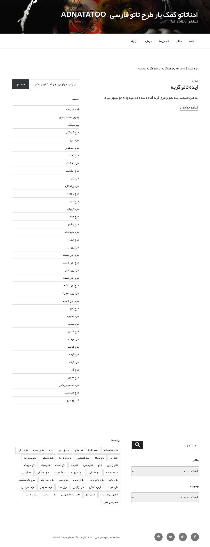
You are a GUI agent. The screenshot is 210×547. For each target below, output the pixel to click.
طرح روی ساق (72, 270)
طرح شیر (74, 308)
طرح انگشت (72, 170)
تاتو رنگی (23, 450)
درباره (148, 41)
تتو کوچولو (60, 472)
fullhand (93, 450)
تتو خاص (88, 465)
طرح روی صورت (70, 293)
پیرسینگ (73, 125)
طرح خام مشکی (26, 480)
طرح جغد (74, 216)
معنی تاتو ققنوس (70, 494)
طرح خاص (73, 239)
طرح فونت (73, 339)
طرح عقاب (73, 324)
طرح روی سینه (71, 277)
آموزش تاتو (72, 109)
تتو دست (60, 465)
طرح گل (75, 369)
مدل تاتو (90, 494)
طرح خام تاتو (47, 480)
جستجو (21, 84)
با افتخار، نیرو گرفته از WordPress (72, 537)
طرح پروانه (73, 193)
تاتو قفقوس (83, 457)
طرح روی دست (71, 262)
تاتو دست (38, 450)
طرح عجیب (73, 316)
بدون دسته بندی (69, 117)
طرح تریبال (73, 209)
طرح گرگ (74, 362)
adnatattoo (111, 450)
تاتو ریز (114, 457)
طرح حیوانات (72, 232)
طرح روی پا (73, 247)
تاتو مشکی (48, 457)
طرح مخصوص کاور (69, 385)
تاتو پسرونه (30, 457)
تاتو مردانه (65, 457)
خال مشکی (43, 472)
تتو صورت (29, 465)
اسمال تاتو (64, 450)
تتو (100, 465)
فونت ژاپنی (27, 487)
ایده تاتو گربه (184, 86)
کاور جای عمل (111, 502)
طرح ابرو (74, 140)
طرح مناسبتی (71, 392)
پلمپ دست (31, 494)
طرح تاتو (74, 201)
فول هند (62, 487)
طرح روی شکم (71, 285)
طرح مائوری (73, 377)
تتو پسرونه (77, 472)
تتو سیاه (45, 465)
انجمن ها (164, 41)
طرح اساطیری (72, 147)
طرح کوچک (73, 346)
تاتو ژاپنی (112, 465)
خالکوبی (26, 472)
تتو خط (74, 465)
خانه (191, 41)
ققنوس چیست (109, 494)
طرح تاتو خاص (96, 480)
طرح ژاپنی (78, 487)
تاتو (51, 450)
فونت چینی (46, 487)
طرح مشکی (95, 487)
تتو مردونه (112, 472)
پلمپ (46, 494)
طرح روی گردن (71, 301)
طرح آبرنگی (72, 132)
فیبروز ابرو (73, 400)
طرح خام (63, 480)
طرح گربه (74, 354)
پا (55, 494)
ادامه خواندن (189, 107)
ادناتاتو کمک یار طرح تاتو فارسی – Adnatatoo (129, 14)
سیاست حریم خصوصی (107, 537)
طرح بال (75, 178)
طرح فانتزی (73, 331)
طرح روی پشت (71, 255)
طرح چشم (73, 224)
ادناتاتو (79, 450)
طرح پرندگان (72, 186)
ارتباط (134, 41)
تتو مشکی (94, 472)
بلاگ (179, 41)
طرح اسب (74, 155)
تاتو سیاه (99, 457)
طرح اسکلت (72, 163)
